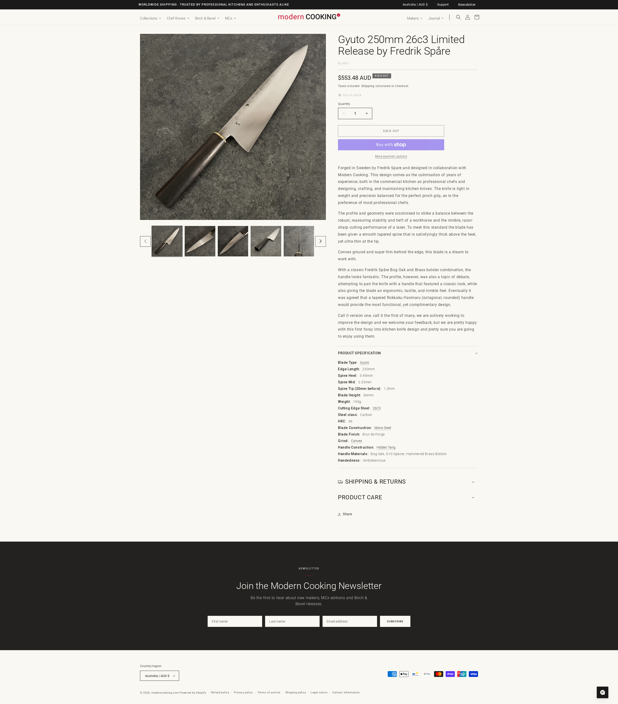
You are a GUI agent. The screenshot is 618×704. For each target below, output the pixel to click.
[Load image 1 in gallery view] (167, 241)
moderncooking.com (165, 692)
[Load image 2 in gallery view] (200, 241)
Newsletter (467, 5)
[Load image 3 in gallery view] (233, 241)
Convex (356, 441)
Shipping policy (295, 692)
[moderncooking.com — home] (309, 16)
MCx (346, 63)
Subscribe (395, 621)
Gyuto (364, 362)
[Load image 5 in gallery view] (299, 241)
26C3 (377, 408)
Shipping (367, 86)
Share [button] (347, 514)
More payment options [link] (391, 156)
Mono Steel (382, 428)
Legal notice (319, 692)
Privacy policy (243, 692)
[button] (150, 18)
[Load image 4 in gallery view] (266, 241)
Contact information (345, 692)
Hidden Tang (386, 447)
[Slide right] (320, 241)
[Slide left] (145, 241)
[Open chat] (602, 692)
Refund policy (220, 692)
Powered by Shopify (193, 692)
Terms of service (269, 692)
